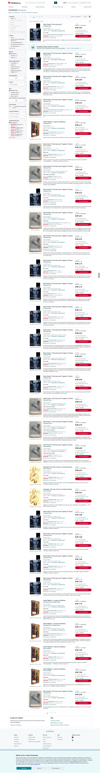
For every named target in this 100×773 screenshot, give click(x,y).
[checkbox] (9, 18)
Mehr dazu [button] (11, 137)
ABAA (52, 204)
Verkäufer (73, 6)
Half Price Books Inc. (52, 316)
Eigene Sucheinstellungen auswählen (60, 725)
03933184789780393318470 (58, 30)
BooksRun (49, 176)
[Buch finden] (55, 3)
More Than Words (51, 132)
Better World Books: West (53, 633)
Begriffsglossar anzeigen (57, 722)
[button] (31, 16)
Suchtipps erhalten (55, 720)
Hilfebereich (59, 737)
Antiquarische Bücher (40, 6)
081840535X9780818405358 (58, 128)
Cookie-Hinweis (46, 748)
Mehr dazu (11, 48)
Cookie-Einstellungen (74, 761)
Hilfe (89, 2)
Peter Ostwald (47, 145)
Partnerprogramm (31, 739)
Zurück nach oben (50, 731)
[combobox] (39, 3)
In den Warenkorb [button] (83, 36)
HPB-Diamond (50, 293)
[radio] (9, 55)
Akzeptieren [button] (24, 768)
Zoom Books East (51, 63)
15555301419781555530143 (58, 473)
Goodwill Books (51, 701)
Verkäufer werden (87, 6)
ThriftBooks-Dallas (52, 477)
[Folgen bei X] (72, 740)
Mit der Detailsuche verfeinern (30, 12)
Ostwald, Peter (47, 26)
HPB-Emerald (50, 270)
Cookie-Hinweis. (50, 763)
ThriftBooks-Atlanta (52, 154)
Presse (44, 739)
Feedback (98, 275)
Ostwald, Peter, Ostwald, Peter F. (52, 602)
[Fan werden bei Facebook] (72, 737)
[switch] (10, 106)
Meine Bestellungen (17, 743)
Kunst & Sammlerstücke (58, 6)
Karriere (44, 741)
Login (70, 2)
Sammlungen (24, 6)
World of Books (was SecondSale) (55, 34)
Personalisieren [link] (55, 768)
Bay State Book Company (53, 222)
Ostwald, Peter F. (47, 400)
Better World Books (52, 340)
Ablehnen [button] (39, 768)
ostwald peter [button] (16, 12)
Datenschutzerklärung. (35, 764)
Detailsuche (11, 6)
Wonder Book (50, 199)
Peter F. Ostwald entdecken (73, 48)
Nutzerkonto (75, 2)
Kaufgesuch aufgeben (15, 725)
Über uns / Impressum (47, 737)
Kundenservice (60, 739)
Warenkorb (16, 745)
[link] (90, 16)
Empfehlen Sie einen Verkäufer (34, 741)
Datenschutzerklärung (47, 743)
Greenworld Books (51, 86)
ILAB (55, 204)
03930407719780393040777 (58, 106)
